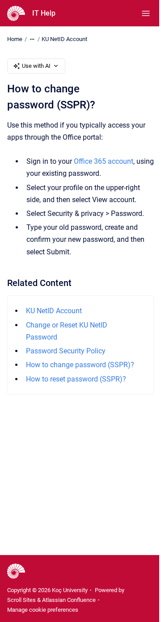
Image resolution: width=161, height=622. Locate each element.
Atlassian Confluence (69, 600)
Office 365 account (103, 161)
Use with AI (36, 65)
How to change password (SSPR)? (80, 365)
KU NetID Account (64, 39)
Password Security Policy (66, 351)
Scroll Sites (21, 600)
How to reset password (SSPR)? (76, 379)
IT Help (43, 13)
